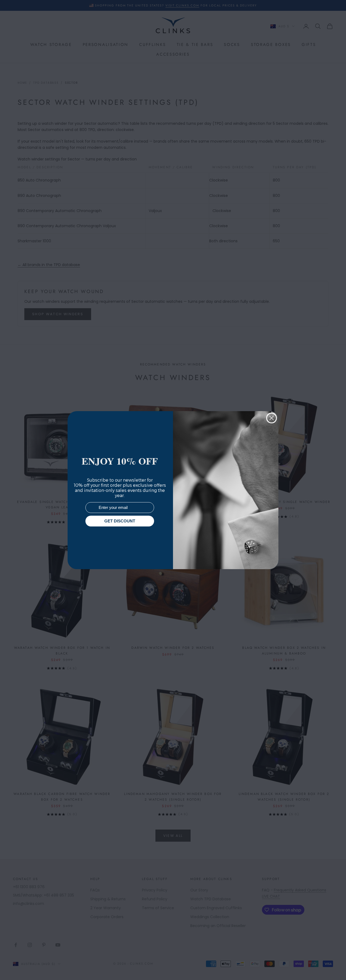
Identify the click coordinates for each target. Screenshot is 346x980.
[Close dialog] (271, 418)
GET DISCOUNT (119, 521)
